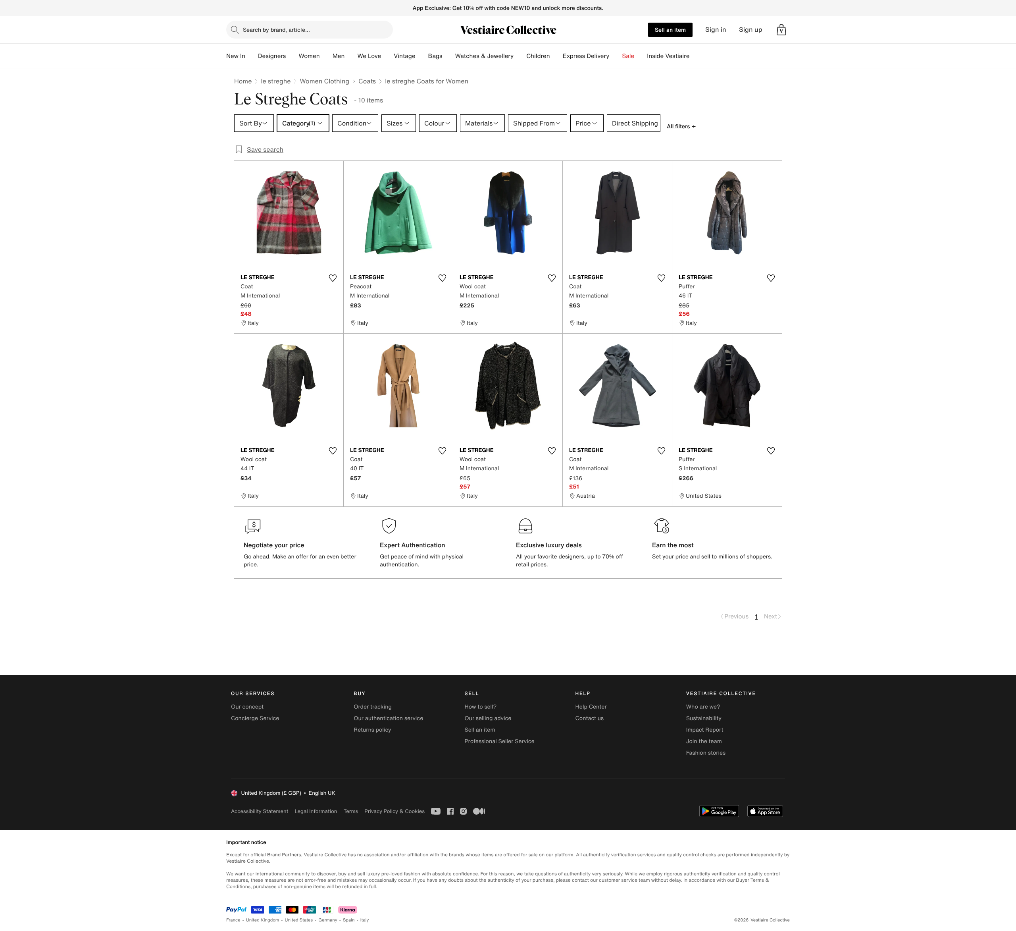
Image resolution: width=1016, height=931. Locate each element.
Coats (367, 81)
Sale (628, 56)
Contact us (589, 718)
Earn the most (673, 545)
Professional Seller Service (499, 741)
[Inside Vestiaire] (696, 56)
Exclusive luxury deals (549, 545)
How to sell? (480, 707)
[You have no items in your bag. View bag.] (781, 29)
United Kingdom (262, 920)
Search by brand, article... (276, 29)
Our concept (247, 707)
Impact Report (705, 730)
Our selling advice (487, 718)
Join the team (704, 741)
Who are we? (703, 707)
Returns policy (372, 730)
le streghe (276, 81)
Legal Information (315, 811)
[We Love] (387, 56)
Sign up (750, 29)
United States (299, 920)
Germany (327, 920)
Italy (364, 920)
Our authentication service (388, 718)
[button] (781, 29)
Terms (350, 811)
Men (339, 56)
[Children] (556, 56)
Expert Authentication (412, 545)
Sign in (715, 29)
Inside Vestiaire (668, 56)
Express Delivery (586, 56)
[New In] (251, 56)
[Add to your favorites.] (332, 278)
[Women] (326, 56)
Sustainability (704, 718)
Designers (272, 56)
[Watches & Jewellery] (520, 56)
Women (308, 56)
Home (243, 81)
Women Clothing (324, 81)
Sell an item (670, 29)
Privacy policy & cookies (394, 811)
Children (538, 56)
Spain (349, 920)
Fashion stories (705, 753)
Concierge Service (255, 718)
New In (235, 56)
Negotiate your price (274, 545)
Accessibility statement (259, 811)
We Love (369, 56)
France (233, 920)
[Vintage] (422, 56)
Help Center (591, 707)
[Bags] (449, 56)
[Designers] (292, 56)
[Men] (351, 56)
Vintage (404, 56)
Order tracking (373, 707)
